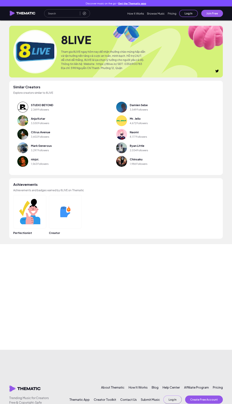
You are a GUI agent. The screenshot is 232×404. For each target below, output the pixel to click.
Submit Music (150, 399)
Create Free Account (204, 399)
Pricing (172, 13)
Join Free (212, 13)
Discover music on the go (116, 3)
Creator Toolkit (105, 399)
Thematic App (79, 399)
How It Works (135, 13)
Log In (188, 13)
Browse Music (156, 13)
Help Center (171, 387)
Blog (155, 387)
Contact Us (128, 399)
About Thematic (112, 387)
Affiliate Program (196, 387)
